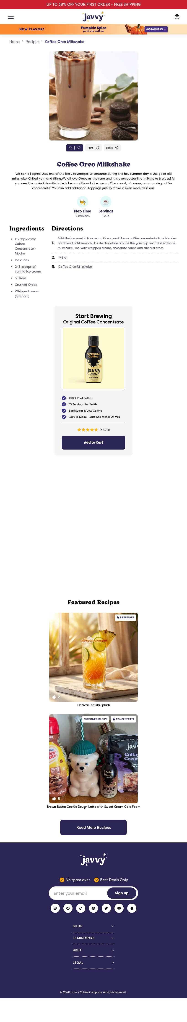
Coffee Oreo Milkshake (64, 41)
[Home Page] (93, 16)
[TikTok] (80, 908)
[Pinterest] (93, 908)
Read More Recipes (93, 827)
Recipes (32, 41)
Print (90, 147)
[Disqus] (93, 527)
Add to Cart (93, 442)
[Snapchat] (131, 908)
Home (14, 41)
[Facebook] (68, 908)
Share (109, 147)
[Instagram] (55, 908)
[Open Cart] (177, 16)
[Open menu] (11, 16)
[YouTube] (119, 908)
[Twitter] (106, 908)
